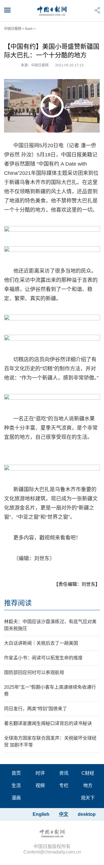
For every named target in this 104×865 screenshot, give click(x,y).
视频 (40, 785)
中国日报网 (12, 29)
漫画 (16, 797)
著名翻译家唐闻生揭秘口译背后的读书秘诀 (48, 723)
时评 (40, 773)
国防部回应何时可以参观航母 (34, 672)
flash (29, 29)
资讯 (63, 773)
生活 (16, 785)
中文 (63, 814)
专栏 (63, 785)
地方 (87, 785)
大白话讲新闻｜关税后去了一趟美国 (41, 643)
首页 (16, 773)
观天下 (88, 797)
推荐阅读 (18, 603)
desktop (87, 814)
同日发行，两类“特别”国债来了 (35, 708)
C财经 (87, 773)
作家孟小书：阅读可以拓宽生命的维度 (43, 657)
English (41, 814)
